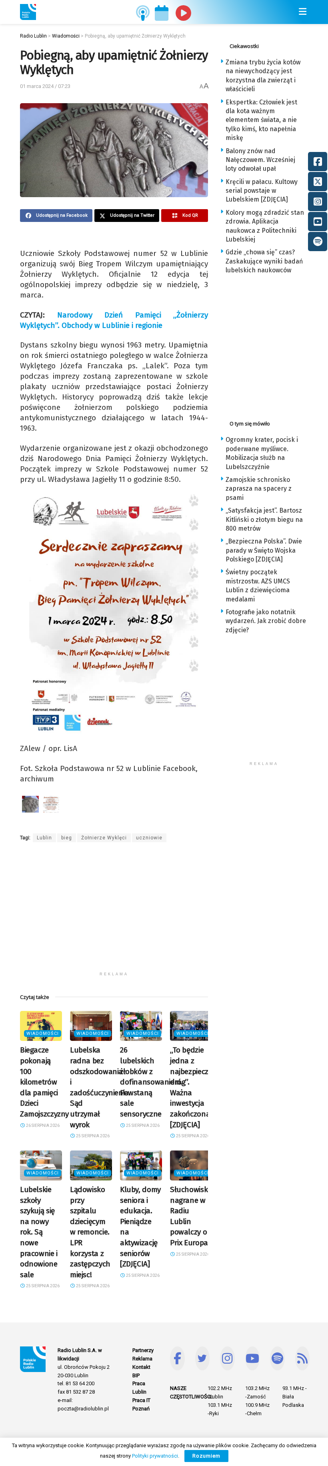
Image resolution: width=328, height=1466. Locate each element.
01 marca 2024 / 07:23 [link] (45, 86)
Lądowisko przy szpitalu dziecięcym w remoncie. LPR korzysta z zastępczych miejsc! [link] (90, 1232)
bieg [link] (66, 838)
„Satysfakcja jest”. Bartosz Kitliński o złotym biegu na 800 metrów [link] (264, 519)
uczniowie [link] (149, 838)
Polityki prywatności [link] (155, 1456)
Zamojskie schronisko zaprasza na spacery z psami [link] (259, 488)
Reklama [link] (142, 1359)
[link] (28, 12)
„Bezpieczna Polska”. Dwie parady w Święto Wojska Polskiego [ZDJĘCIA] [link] (264, 550)
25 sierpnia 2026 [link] (92, 1136)
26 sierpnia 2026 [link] (42, 1125)
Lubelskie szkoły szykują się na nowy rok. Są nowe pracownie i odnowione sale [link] (39, 1232)
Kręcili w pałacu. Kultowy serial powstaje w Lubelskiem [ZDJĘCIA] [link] (262, 191)
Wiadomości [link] (42, 1033)
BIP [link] (136, 1375)
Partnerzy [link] (143, 1350)
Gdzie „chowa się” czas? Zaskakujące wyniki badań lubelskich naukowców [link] (264, 261)
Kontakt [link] (141, 1367)
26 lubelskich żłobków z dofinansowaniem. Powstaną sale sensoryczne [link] (151, 1081)
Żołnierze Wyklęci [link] (104, 838)
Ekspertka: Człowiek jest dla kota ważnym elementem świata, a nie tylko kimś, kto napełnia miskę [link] (261, 120)
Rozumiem (206, 1456)
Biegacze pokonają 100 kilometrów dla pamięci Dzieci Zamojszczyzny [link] (44, 1081)
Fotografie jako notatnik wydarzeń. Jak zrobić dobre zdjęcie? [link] (266, 621)
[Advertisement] (114, 912)
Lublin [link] (44, 838)
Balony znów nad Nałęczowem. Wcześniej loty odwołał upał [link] (260, 160)
